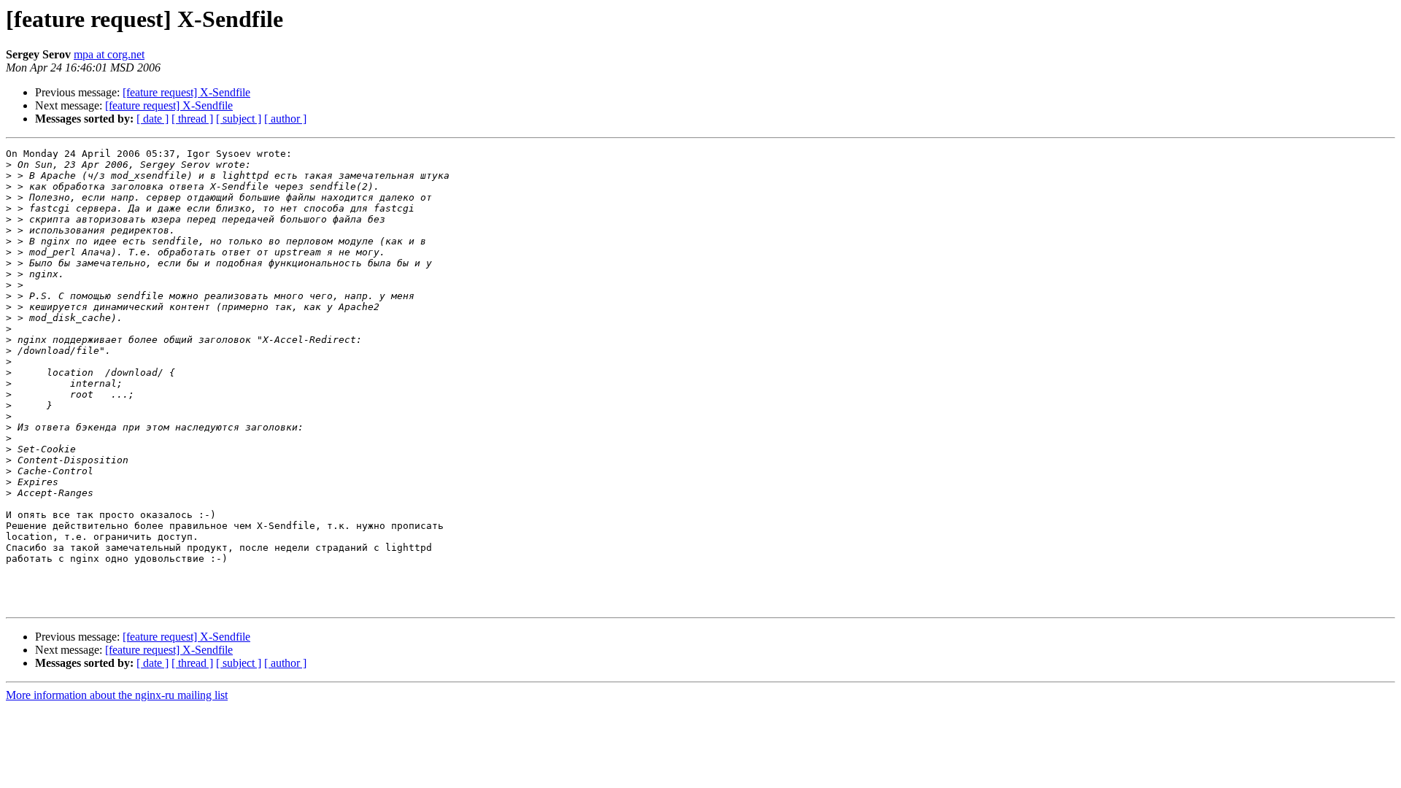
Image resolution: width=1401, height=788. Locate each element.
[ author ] (285, 118)
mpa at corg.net (109, 54)
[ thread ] (192, 118)
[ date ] (152, 118)
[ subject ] (238, 118)
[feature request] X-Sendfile (186, 92)
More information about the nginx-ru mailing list (117, 695)
